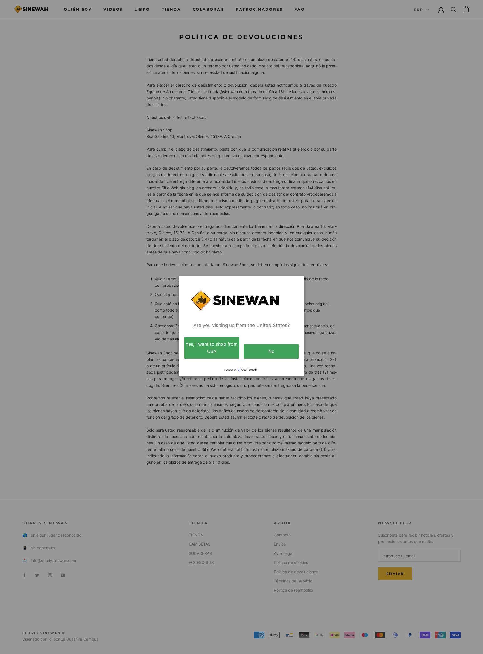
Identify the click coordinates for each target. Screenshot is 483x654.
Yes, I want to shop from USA (212, 347)
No (271, 351)
